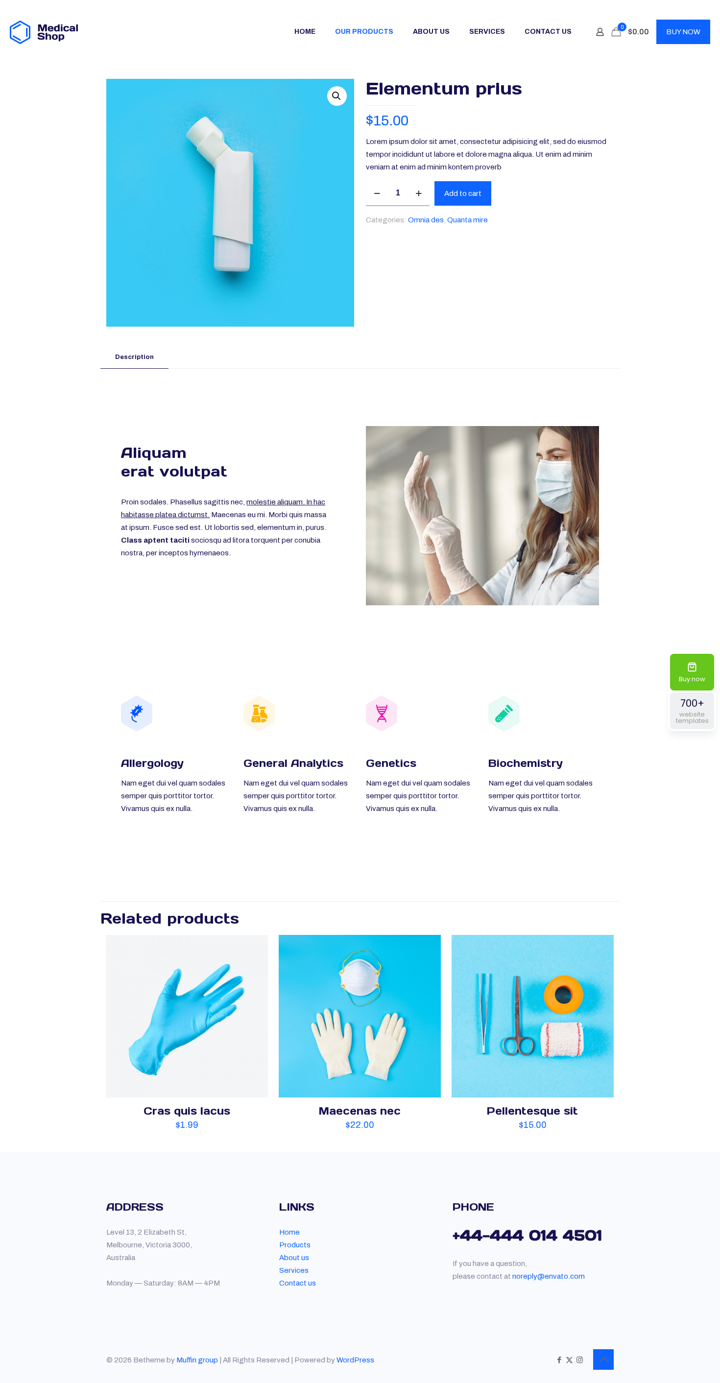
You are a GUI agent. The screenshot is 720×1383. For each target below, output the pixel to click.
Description (134, 357)
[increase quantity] (418, 193)
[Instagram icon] (579, 1360)
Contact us (297, 1283)
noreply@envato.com (548, 1276)
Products (295, 1245)
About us (294, 1258)
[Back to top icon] (603, 1359)
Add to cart (462, 193)
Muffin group (197, 1360)
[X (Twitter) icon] (569, 1360)
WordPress (355, 1360)
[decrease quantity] (376, 193)
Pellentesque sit (532, 1111)
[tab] (134, 357)
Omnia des (426, 220)
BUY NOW (683, 32)
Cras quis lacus (187, 1111)
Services (294, 1270)
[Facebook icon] (559, 1360)
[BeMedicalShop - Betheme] (44, 32)
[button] (337, 96)
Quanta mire (467, 220)
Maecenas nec (360, 1111)
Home (289, 1232)
